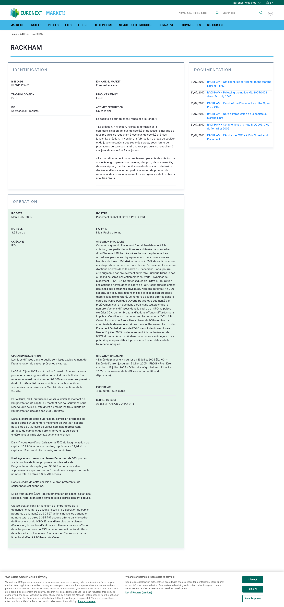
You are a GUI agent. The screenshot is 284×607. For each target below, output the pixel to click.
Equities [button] (35, 25)
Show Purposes (252, 598)
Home (14, 34)
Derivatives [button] (167, 25)
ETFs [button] (68, 25)
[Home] (38, 13)
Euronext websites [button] (245, 2)
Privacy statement (86, 601)
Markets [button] (17, 25)
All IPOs (24, 34)
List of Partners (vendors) (138, 592)
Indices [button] (53, 25)
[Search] (217, 13)
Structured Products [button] (135, 25)
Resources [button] (215, 25)
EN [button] (271, 2)
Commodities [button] (191, 25)
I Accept (252, 579)
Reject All (252, 589)
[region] (142, 589)
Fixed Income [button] (103, 25)
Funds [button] (82, 25)
